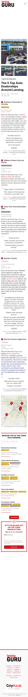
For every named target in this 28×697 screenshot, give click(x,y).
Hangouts (16, 671)
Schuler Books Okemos (9, 448)
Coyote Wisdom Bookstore (10, 460)
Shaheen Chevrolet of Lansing (11, 103)
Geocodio (13, 426)
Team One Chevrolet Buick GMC (13, 208)
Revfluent (18, 695)
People (17, 667)
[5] (10, 401)
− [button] (3, 399)
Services (9, 669)
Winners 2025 (17, 672)
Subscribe (14, 547)
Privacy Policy (14, 677)
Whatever (9, 671)
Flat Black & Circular (8, 475)
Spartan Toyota (9, 258)
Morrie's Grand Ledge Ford (14, 339)
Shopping (16, 669)
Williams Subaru (7, 177)
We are (21, 219)
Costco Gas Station (7, 489)
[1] (18, 407)
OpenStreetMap (19, 426)
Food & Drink (16, 666)
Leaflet (5, 426)
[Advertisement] (14, 23)
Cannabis (8, 666)
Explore (9, 672)
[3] (5, 413)
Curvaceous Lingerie (8, 502)
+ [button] (3, 397)
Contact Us (17, 675)
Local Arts (10, 667)
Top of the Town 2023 (9, 79)
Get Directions (6, 456)
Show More (14, 148)
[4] (19, 406)
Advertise (9, 675)
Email (8, 535)
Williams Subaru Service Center (12, 161)
